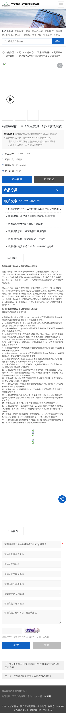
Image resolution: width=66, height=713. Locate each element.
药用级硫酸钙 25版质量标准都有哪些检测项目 (31, 216)
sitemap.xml (35, 710)
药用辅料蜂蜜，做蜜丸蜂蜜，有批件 (26, 239)
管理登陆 (47, 710)
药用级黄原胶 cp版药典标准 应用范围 (27, 231)
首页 (18, 52)
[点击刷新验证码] (32, 630)
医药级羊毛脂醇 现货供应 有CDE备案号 (33, 676)
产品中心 (29, 52)
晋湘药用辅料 (43, 52)
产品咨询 (17, 179)
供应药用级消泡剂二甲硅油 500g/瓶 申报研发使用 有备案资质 (34, 208)
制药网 (47, 696)
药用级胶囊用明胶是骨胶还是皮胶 (25, 223)
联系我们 (49, 179)
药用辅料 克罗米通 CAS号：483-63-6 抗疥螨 (31, 246)
